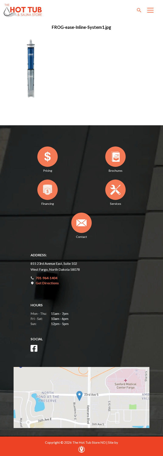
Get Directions (47, 283)
